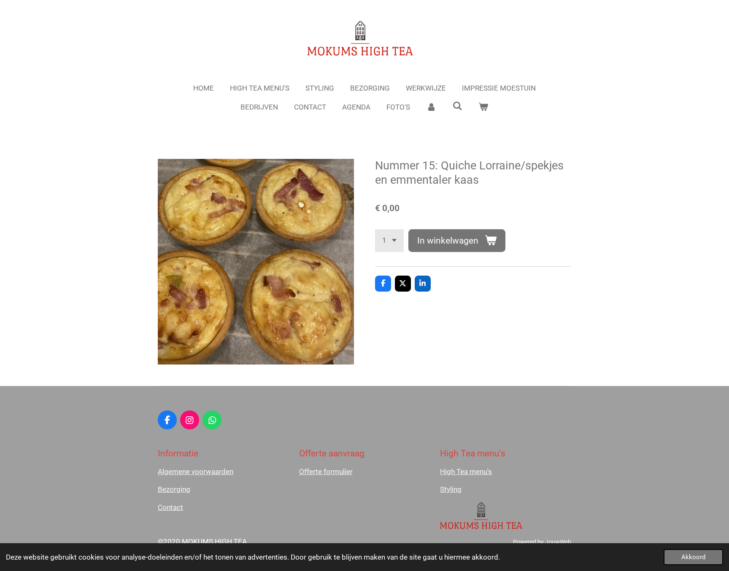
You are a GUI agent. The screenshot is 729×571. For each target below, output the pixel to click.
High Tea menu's (466, 471)
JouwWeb (558, 542)
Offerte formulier (326, 471)
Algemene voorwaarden (195, 471)
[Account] (431, 107)
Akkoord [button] (693, 557)
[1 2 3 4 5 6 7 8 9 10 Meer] (389, 240)
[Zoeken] (457, 106)
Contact (170, 507)
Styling (451, 489)
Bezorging (174, 489)
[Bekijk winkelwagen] (483, 107)
